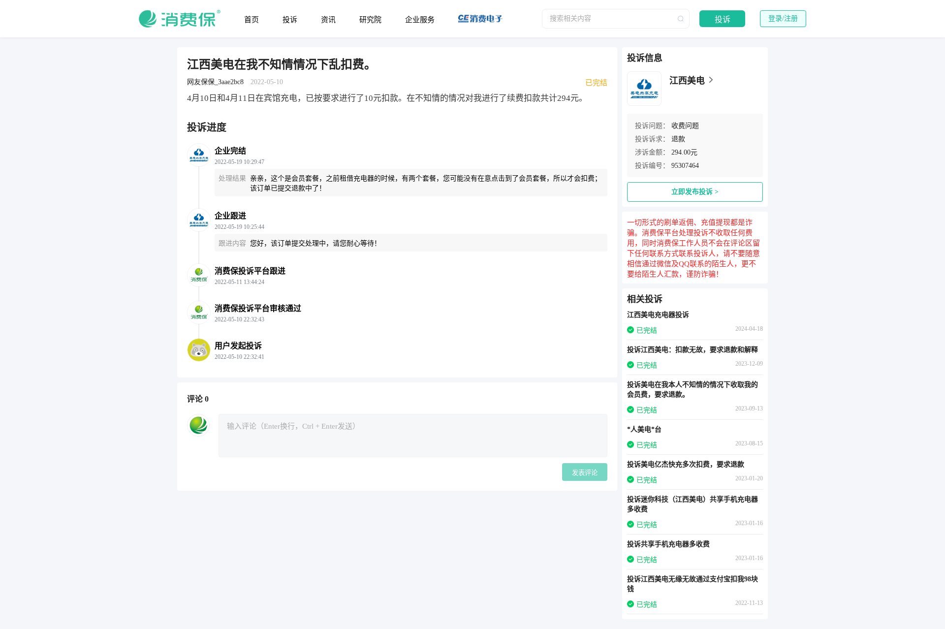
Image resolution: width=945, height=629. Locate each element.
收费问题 (685, 125)
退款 (678, 139)
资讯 (328, 20)
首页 (251, 20)
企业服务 (420, 20)
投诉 (290, 20)
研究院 (370, 20)
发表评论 (585, 472)
